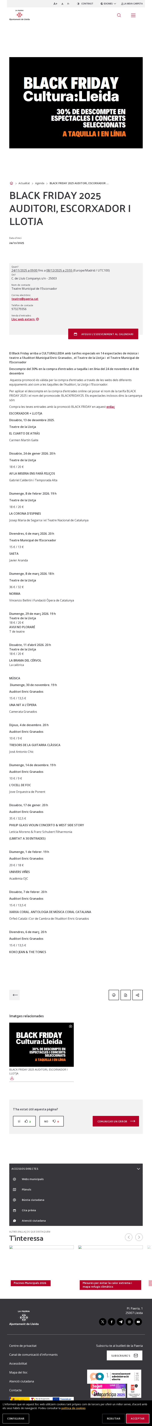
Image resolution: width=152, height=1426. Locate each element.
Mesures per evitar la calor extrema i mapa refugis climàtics (107, 1284)
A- (68, 3)
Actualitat (24, 183)
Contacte (15, 1390)
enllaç (110, 407)
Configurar (15, 1418)
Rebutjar (113, 1418)
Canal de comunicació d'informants (33, 1355)
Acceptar (138, 1418)
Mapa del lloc (18, 1372)
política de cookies (73, 1408)
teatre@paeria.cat (24, 299)
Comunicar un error (113, 1121)
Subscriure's (120, 1355)
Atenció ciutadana (21, 1381)
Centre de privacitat (23, 1346)
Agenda (39, 183)
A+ (55, 4)
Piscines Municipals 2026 (30, 1282)
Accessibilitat (18, 1363)
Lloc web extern (23, 319)
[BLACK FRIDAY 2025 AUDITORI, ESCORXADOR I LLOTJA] (41, 1045)
